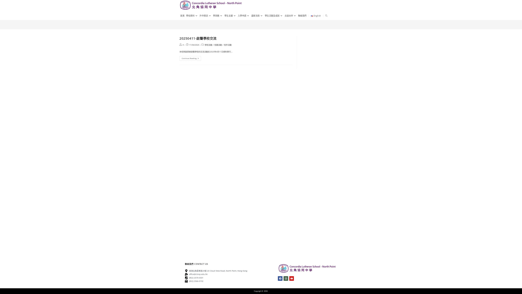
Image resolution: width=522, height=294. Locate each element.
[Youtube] (291, 278)
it (183, 45)
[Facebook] (280, 278)
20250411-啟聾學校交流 (198, 38)
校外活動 (228, 45)
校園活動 (218, 45)
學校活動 (208, 45)
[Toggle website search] (326, 15)
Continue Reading (191, 57)
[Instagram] (286, 278)
